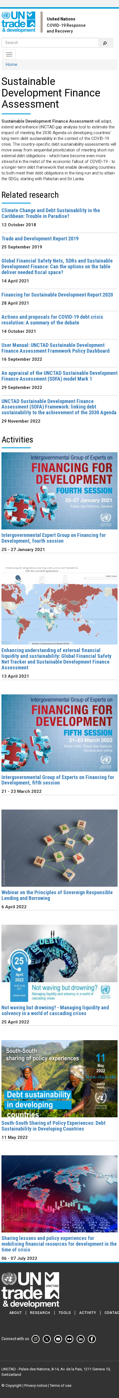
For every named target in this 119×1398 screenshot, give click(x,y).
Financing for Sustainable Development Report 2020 (57, 295)
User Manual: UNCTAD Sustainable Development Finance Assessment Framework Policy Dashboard (55, 348)
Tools (65, 1313)
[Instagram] (36, 1339)
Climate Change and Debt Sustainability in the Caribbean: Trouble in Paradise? (50, 213)
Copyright (13, 1385)
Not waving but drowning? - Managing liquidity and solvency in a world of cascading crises (55, 1010)
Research (40, 1313)
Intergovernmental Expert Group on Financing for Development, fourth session (53, 538)
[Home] (24, 22)
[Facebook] (93, 1339)
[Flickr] (70, 1339)
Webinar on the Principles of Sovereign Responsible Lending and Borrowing (57, 895)
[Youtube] (59, 1339)
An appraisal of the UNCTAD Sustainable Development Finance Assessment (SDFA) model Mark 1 (59, 376)
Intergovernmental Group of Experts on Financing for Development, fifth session (57, 780)
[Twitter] (48, 1339)
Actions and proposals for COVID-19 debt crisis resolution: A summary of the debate (52, 320)
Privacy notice (35, 1385)
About (15, 1313)
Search (106, 43)
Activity (87, 1313)
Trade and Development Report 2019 (40, 238)
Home (11, 64)
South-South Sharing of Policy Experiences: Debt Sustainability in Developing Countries (53, 1126)
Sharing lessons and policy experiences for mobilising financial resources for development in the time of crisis (59, 1244)
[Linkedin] (82, 1339)
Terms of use (60, 1385)
